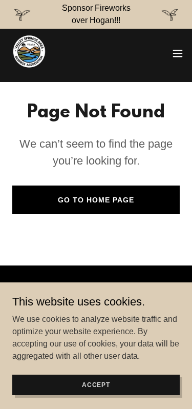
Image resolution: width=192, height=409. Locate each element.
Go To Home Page (96, 200)
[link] (28, 53)
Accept (96, 384)
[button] (177, 53)
